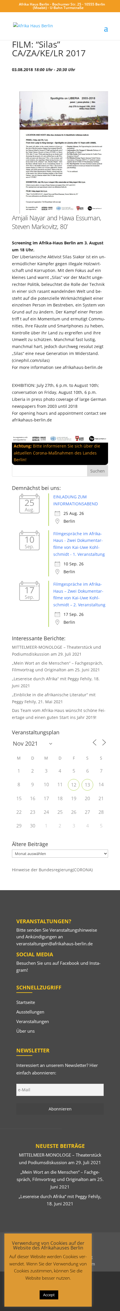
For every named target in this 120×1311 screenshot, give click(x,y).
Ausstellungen (30, 1012)
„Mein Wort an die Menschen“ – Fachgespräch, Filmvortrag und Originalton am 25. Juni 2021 (60, 1179)
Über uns (25, 1031)
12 (73, 785)
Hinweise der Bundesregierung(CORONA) (52, 869)
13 (87, 785)
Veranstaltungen (32, 1021)
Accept (49, 1294)
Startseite (25, 1002)
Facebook (69, 963)
